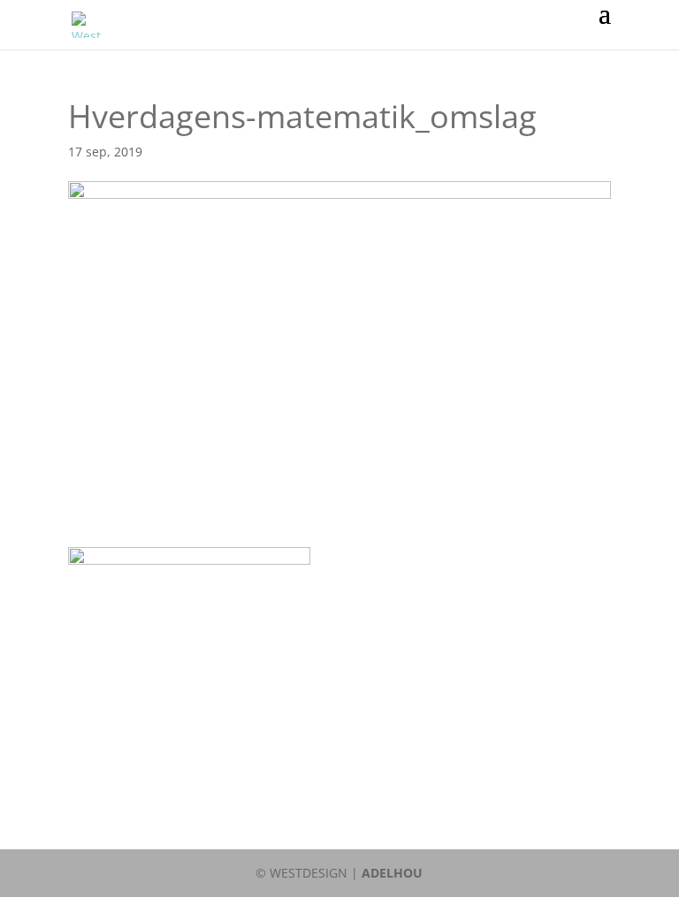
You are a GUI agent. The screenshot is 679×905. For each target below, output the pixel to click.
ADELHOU (392, 872)
